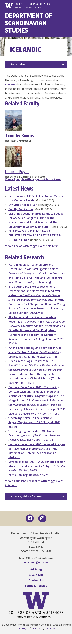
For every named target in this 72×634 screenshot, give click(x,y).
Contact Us (36, 580)
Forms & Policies (36, 586)
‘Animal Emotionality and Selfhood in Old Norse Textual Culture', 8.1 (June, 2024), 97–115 (34, 352)
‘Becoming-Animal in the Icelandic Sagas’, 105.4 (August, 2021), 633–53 (35, 422)
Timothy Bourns (19, 135)
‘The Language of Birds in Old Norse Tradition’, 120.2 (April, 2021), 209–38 (34, 435)
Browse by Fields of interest (26, 496)
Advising (36, 569)
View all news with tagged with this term (31, 246)
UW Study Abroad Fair (22, 205)
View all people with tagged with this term (33, 179)
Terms (36, 628)
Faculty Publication (20, 209)
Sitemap (51, 628)
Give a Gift (36, 575)
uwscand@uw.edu (36, 562)
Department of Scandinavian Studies (28, 23)
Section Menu (18, 64)
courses (10, 84)
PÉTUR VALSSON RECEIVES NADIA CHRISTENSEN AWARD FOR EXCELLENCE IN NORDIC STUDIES (34, 235)
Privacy (23, 628)
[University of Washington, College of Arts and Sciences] (27, 6)
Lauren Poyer (17, 171)
